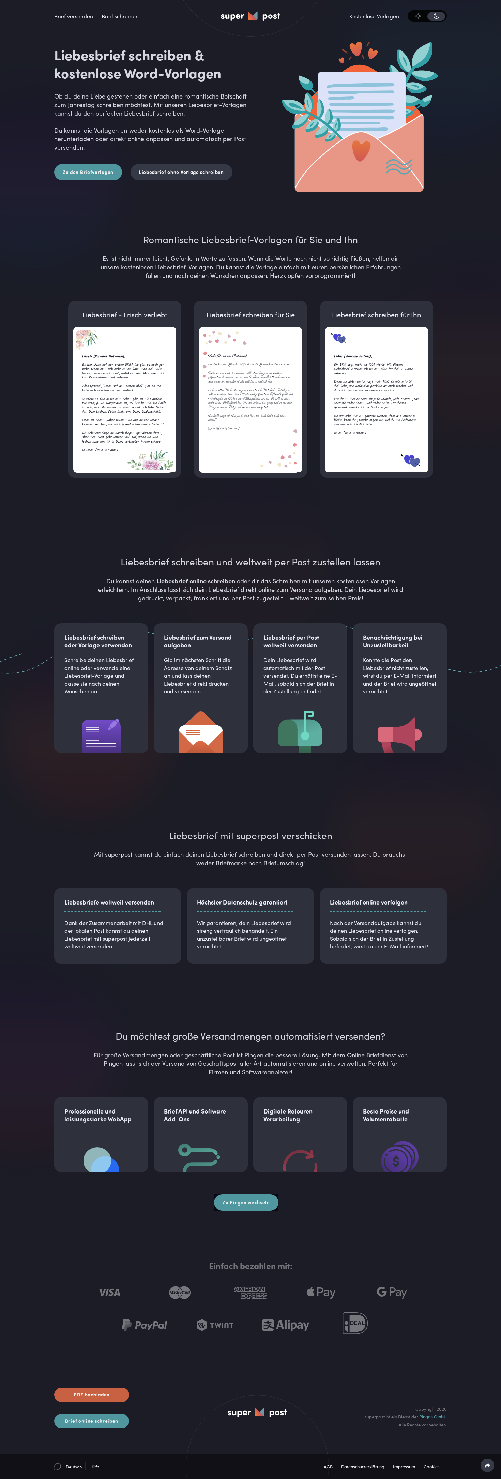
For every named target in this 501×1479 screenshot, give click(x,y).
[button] (68, 1466)
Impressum (404, 1466)
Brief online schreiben (91, 1421)
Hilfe (94, 1466)
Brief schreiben (120, 16)
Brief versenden (73, 16)
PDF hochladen (92, 1394)
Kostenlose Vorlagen (374, 16)
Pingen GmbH (433, 1416)
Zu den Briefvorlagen (88, 172)
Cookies (432, 1466)
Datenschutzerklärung (362, 1466)
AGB (328, 1466)
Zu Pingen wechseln (246, 1202)
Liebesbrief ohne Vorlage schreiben (181, 172)
